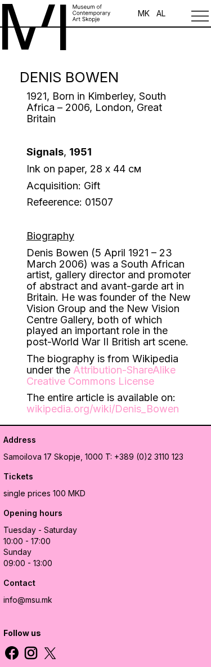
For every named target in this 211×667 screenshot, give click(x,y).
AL (160, 13)
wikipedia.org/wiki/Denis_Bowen (102, 409)
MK (144, 13)
